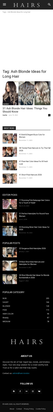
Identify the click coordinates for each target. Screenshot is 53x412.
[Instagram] (32, 391)
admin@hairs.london (20, 373)
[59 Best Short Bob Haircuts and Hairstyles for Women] (10, 266)
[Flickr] (26, 391)
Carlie (5, 115)
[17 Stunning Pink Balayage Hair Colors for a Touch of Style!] (10, 204)
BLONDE (6, 104)
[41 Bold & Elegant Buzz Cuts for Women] (10, 138)
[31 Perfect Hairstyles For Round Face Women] (10, 217)
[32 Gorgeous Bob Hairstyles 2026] (10, 252)
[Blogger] (13, 391)
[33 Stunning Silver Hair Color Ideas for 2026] (10, 231)
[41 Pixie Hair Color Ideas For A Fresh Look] (10, 165)
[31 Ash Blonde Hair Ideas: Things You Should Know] (26, 93)
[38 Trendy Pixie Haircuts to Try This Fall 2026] (10, 152)
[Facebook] (20, 391)
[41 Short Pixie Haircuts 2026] (10, 179)
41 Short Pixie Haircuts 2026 (30, 175)
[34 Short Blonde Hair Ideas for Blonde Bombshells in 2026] (10, 279)
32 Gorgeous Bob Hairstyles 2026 (32, 248)
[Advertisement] (26, 41)
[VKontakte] (39, 391)
